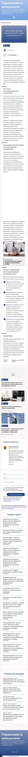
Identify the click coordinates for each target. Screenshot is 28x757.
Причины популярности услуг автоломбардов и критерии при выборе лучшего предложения (13, 717)
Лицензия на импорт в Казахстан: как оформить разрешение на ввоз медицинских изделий (12, 521)
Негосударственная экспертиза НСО (12, 96)
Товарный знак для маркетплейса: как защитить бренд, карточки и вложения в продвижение (13, 580)
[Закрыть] (1, 756)
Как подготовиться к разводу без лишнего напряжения (13, 531)
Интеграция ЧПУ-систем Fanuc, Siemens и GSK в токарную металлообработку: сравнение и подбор (13, 625)
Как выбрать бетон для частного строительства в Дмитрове (12, 590)
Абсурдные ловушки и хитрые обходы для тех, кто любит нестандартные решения (13, 604)
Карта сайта (14, 752)
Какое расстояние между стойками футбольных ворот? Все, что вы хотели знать (13, 707)
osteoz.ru (16, 756)
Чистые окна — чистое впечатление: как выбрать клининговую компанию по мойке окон (12, 540)
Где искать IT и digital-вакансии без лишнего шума (13, 571)
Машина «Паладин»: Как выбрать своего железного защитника (12, 690)
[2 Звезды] (23, 360)
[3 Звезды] (12, 361)
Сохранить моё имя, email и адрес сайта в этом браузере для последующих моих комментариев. (13, 489)
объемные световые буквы (12, 597)
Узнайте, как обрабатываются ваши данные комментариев (12, 500)
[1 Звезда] (22, 360)
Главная (3, 22)
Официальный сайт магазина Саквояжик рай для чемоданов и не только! (13, 681)
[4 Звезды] (13, 361)
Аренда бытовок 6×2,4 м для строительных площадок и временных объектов (12, 657)
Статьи (8, 22)
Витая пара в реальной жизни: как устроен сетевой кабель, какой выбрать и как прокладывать (13, 614)
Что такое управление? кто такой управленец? (12, 699)
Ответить (11, 464)
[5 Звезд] (14, 361)
